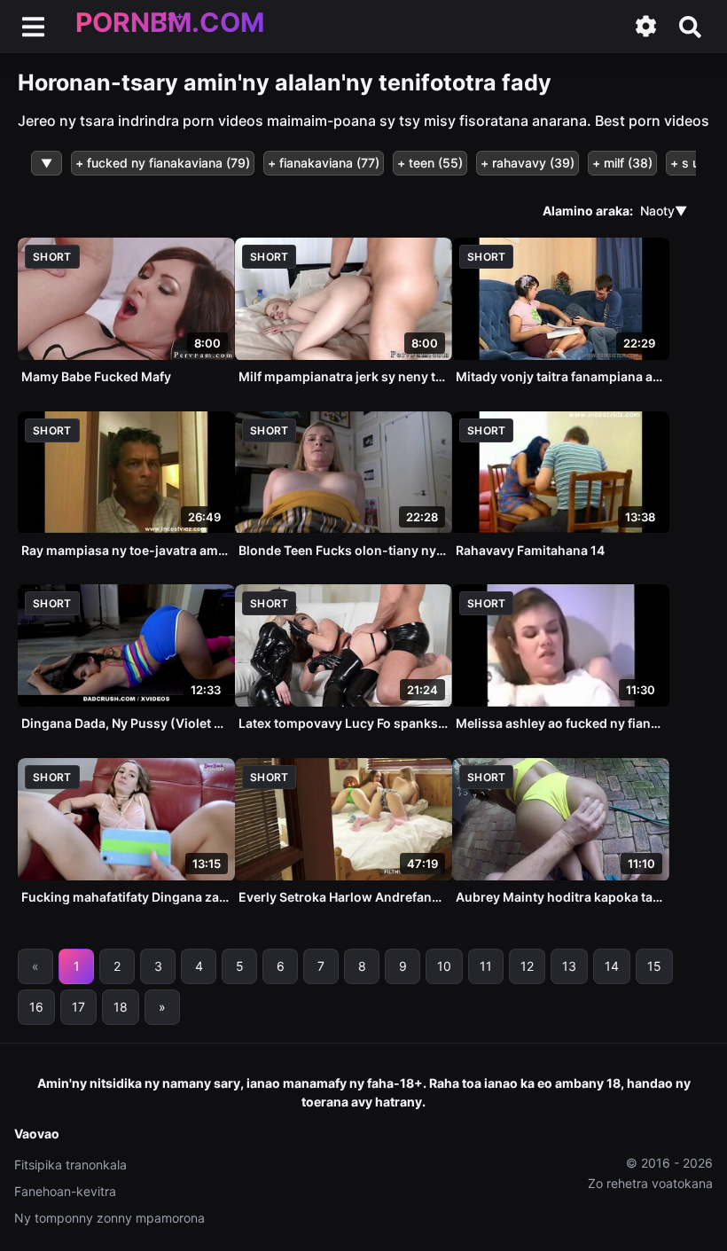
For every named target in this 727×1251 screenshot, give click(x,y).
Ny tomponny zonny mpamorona (109, 1217)
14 (612, 965)
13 (569, 965)
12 (527, 965)
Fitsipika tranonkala (70, 1164)
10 (444, 965)
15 (654, 965)
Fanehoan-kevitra (65, 1191)
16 (36, 1006)
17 (78, 1006)
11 (486, 965)
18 (120, 1006)
